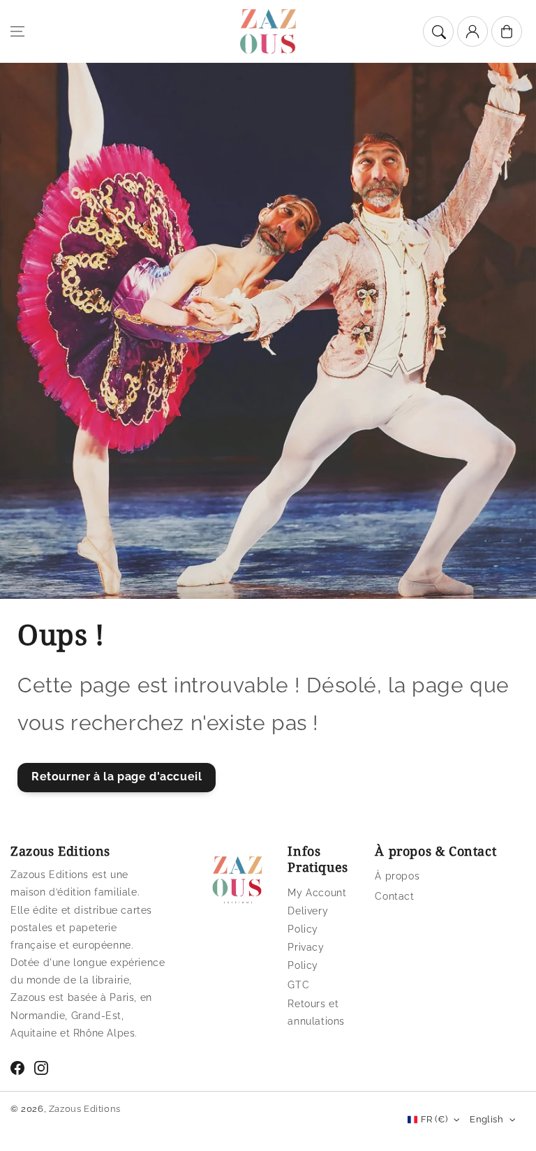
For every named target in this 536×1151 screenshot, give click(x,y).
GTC (298, 984)
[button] (17, 31)
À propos (397, 876)
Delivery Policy (308, 919)
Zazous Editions (85, 1109)
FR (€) (434, 1119)
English (486, 1119)
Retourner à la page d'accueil (116, 776)
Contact (394, 896)
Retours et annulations (316, 1012)
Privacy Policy (306, 956)
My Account (317, 892)
